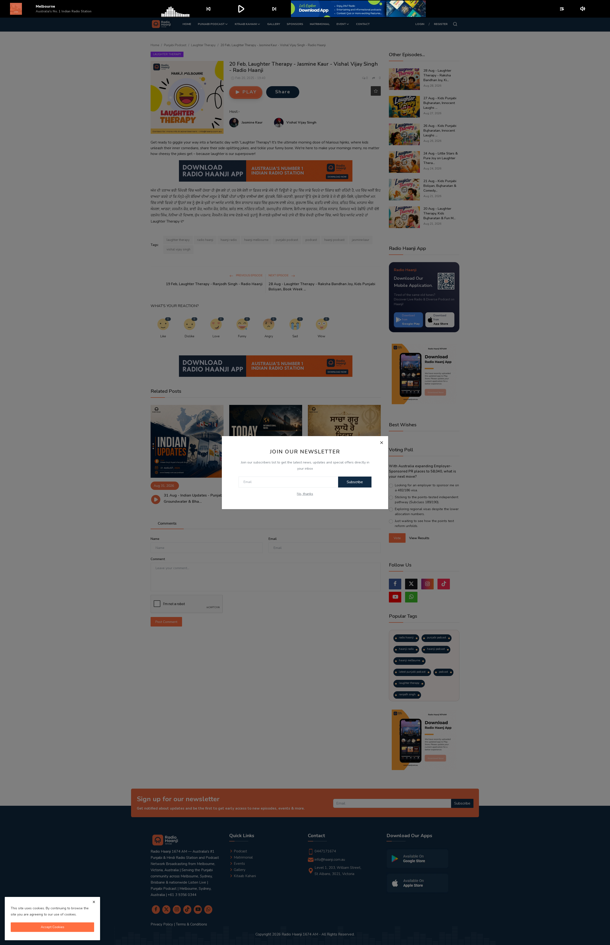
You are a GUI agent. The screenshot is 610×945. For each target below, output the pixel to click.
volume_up (583, 9)
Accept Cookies (52, 927)
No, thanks (305, 494)
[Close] (381, 442)
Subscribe (355, 482)
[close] (94, 902)
